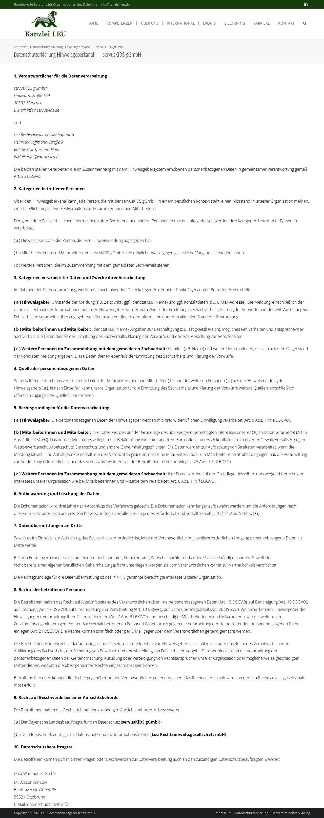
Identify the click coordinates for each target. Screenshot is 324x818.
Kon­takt (286, 23)
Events (209, 23)
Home (93, 23)
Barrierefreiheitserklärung (291, 813)
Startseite (21, 47)
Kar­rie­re (261, 23)
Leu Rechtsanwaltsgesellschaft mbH (68, 813)
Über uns (149, 23)
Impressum (223, 813)
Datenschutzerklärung (251, 813)
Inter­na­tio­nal (181, 23)
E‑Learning (234, 23)
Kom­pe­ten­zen (120, 23)
